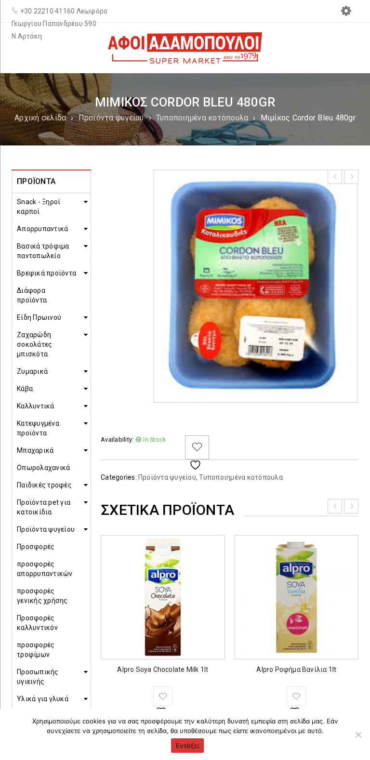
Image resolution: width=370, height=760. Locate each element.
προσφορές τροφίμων (35, 649)
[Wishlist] (197, 447)
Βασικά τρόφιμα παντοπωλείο (43, 251)
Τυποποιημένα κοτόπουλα (202, 117)
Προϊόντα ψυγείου (111, 117)
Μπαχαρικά (35, 450)
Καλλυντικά (35, 406)
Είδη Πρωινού (39, 317)
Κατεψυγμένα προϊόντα (38, 428)
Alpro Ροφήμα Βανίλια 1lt (296, 669)
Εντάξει (187, 745)
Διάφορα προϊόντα (32, 295)
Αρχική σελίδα (40, 117)
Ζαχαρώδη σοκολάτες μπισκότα (34, 344)
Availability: (117, 439)
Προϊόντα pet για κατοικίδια (43, 507)
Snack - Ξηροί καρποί (38, 206)
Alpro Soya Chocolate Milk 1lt (162, 669)
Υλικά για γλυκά (42, 699)
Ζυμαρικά (32, 371)
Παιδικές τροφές (44, 485)
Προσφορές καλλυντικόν (37, 622)
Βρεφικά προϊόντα (46, 273)
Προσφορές (35, 546)
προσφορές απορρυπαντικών (45, 568)
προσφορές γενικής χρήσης (42, 595)
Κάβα (25, 389)
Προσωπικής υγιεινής (38, 676)
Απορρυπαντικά (42, 229)
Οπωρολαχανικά (43, 468)
